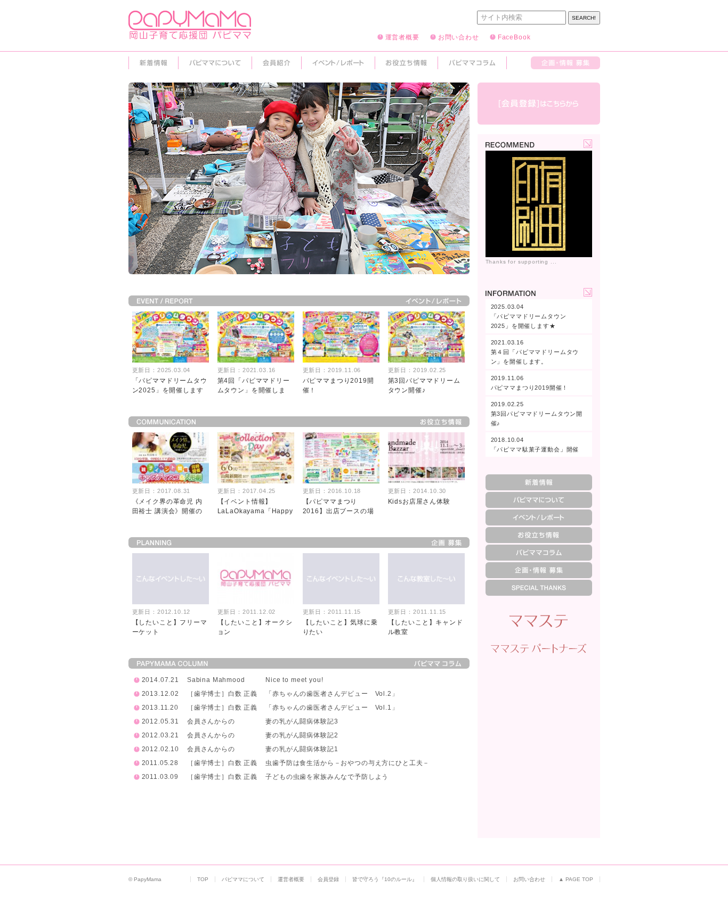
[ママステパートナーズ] (539, 648)
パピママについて (243, 879)
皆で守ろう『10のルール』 (384, 879)
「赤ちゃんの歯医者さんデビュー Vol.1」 (331, 707)
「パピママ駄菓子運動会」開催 (535, 445)
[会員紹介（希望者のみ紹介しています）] (277, 62)
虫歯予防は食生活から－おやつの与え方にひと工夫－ (347, 763)
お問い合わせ (458, 37)
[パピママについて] (215, 62)
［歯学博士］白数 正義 (222, 693)
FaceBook (514, 37)
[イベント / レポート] (338, 62)
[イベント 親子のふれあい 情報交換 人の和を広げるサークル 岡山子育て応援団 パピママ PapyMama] (189, 34)
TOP (202, 879)
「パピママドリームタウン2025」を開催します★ (529, 316)
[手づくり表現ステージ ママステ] (539, 621)
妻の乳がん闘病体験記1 (301, 749)
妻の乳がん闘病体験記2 (301, 735)
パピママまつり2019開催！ (530, 383)
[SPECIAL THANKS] (539, 588)
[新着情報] (153, 62)
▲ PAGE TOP (576, 879)
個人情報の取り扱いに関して (465, 879)
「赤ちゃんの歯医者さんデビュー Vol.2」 (331, 693)
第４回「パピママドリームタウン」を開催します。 (535, 352)
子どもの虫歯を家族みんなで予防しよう (327, 776)
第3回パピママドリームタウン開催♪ (537, 413)
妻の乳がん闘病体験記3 (301, 721)
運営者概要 (402, 37)
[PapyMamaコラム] (472, 62)
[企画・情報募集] (565, 62)
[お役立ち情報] (406, 62)
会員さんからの (211, 721)
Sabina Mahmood (216, 680)
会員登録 (328, 879)
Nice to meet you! (294, 680)
